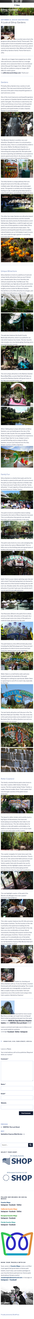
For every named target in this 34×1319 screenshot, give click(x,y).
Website (3, 1103)
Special (29, 1041)
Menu (18, 5)
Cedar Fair (7, 1041)
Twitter (19, 1205)
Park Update (21, 1041)
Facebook (12, 1205)
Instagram (4, 1205)
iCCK (14, 1041)
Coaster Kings (23, 19)
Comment (4, 1059)
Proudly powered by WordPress (10, 1314)
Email (3, 1093)
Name (3, 1084)
